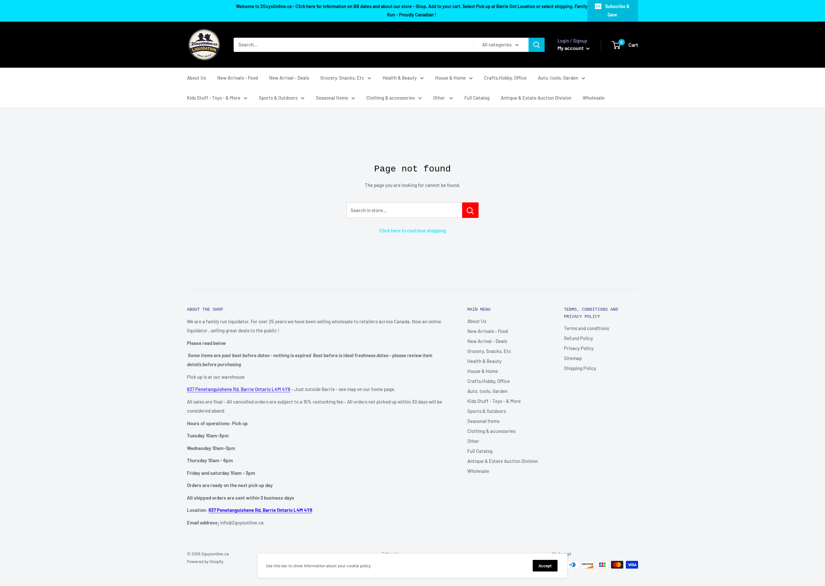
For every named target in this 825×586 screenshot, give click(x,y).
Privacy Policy (579, 348)
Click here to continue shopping (412, 230)
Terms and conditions (586, 328)
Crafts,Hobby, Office (505, 78)
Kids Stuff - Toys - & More (213, 98)
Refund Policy (578, 338)
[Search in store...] (470, 210)
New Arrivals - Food (237, 78)
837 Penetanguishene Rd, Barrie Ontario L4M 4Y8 (238, 389)
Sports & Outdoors (278, 98)
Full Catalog (477, 98)
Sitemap (573, 358)
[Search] (537, 45)
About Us (196, 78)
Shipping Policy (580, 368)
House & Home (450, 78)
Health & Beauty (400, 78)
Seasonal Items (332, 98)
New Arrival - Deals (289, 78)
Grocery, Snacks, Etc (342, 78)
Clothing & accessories (390, 98)
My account (571, 48)
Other (439, 98)
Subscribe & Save (617, 10)
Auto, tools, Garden (558, 78)
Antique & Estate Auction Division (536, 98)
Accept (545, 565)
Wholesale (594, 98)
